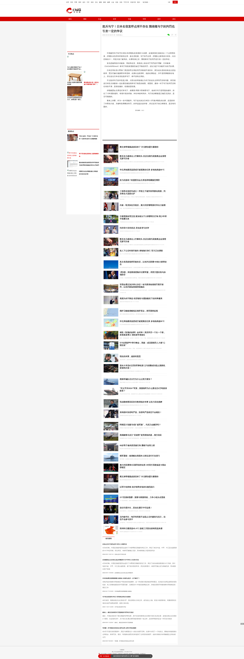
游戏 (92, 2)
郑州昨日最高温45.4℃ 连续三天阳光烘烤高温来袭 (141, 528)
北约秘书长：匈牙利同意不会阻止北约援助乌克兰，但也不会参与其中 (142, 518)
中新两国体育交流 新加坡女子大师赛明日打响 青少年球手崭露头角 (143, 217)
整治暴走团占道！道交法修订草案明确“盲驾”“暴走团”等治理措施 (91, 84)
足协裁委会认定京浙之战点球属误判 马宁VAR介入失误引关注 (120, 560)
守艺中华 (126, 2)
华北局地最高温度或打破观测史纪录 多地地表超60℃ (142, 169)
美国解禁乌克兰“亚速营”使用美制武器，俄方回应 (141, 434)
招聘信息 (120, 653)
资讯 (71, 2)
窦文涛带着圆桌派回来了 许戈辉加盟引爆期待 (139, 146)
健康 (108, 2)
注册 (169, 2)
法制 (121, 2)
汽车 (88, 2)
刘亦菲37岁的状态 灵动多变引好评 (134, 227)
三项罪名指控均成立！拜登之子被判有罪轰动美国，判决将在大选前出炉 (142, 192)
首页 (67, 2)
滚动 (173, 19)
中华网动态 (143, 653)
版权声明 (126, 653)
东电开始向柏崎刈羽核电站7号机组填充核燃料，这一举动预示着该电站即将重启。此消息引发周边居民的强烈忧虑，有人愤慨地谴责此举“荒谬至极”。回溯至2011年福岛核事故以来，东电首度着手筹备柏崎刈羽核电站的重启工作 (139, 585)
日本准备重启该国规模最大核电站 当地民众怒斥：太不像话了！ (121, 578)
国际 (84, 19)
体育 (114, 19)
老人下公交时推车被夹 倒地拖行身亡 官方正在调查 (141, 250)
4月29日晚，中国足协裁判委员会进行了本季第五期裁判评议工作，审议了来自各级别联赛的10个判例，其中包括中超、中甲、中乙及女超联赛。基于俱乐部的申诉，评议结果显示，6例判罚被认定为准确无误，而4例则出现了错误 (139, 566)
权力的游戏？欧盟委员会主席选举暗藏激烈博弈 (140, 180)
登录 (175, 2)
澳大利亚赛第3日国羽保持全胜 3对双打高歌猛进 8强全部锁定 (143, 466)
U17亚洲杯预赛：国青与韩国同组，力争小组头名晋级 (142, 497)
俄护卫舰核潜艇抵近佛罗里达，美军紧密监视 (139, 310)
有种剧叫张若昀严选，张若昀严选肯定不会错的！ (141, 412)
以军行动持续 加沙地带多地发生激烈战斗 (137, 486)
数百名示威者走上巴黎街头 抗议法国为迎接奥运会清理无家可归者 (143, 157)
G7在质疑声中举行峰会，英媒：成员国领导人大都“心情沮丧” (142, 343)
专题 (129, 19)
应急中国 (133, 2)
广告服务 (109, 653)
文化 (96, 2)
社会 (99, 19)
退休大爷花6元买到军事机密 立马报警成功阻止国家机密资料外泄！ (142, 366)
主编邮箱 (122, 649)
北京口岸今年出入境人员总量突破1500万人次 (128, 656)
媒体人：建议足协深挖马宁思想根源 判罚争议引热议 (118, 612)
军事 (75, 2)
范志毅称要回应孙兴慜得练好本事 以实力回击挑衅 (141, 401)
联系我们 (115, 653)
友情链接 (136, 653)
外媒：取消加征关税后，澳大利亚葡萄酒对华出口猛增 (142, 205)
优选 (116, 2)
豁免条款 (131, 653)
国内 (70, 19)
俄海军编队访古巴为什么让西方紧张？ (136, 379)
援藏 (100, 2)
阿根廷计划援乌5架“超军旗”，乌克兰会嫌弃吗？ (140, 424)
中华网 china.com (74, 10)
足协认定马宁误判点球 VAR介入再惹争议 (114, 544)
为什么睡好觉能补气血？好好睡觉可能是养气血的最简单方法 (74, 69)
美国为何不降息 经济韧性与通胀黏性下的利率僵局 (141, 298)
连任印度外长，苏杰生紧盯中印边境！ (136, 507)
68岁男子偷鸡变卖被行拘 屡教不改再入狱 (137, 445)
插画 (104, 2)
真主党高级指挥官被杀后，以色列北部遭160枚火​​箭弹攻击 (143, 263)
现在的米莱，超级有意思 (130, 356)
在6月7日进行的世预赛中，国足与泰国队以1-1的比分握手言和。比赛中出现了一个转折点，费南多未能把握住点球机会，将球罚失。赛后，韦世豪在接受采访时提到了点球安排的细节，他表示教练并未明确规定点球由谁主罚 (139, 634)
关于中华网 (103, 653)
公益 (112, 2)
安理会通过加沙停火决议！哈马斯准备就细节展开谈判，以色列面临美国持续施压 (142, 285)
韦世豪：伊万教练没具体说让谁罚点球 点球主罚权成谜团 (119, 628)
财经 (80, 2)
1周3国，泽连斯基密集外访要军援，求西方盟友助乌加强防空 (143, 273)
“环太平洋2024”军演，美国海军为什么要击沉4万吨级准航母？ (143, 389)
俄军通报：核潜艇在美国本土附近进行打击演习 (140, 455)
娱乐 (84, 2)
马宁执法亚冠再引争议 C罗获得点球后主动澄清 (116, 597)
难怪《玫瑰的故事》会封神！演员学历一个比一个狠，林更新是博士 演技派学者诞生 (142, 333)
